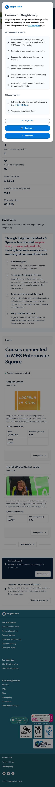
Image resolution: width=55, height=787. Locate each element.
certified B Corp (21, 105)
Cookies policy (34, 26)
